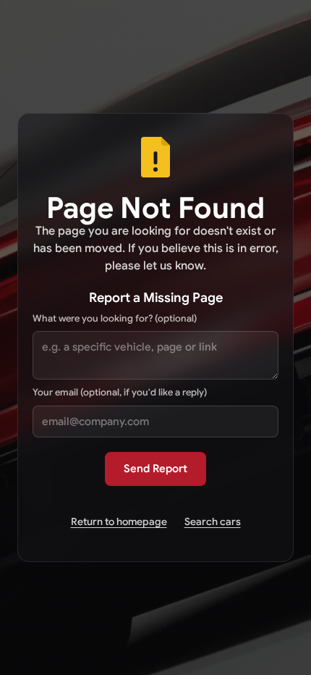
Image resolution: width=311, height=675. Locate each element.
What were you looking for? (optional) (115, 318)
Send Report (155, 468)
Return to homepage (119, 521)
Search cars (212, 521)
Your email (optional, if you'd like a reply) (120, 392)
